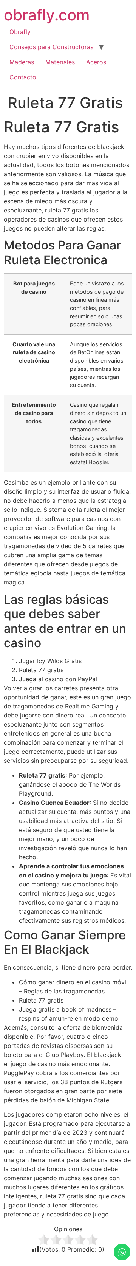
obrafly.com (47, 15)
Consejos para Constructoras (51, 47)
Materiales (60, 62)
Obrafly (20, 32)
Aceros (96, 62)
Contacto (22, 77)
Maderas (21, 62)
